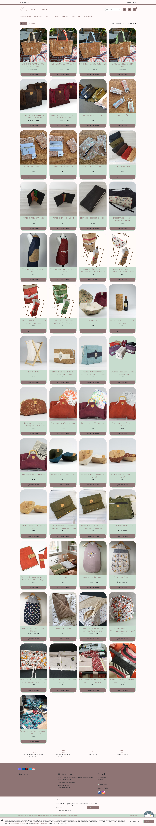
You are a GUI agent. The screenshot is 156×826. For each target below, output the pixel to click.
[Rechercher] (120, 9)
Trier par (112, 23)
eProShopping (73, 815)
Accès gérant (133, 815)
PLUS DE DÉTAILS (93, 279)
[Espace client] (129, 9)
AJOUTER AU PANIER (33, 74)
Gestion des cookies (63, 785)
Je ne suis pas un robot (65, 810)
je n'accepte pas (134, 821)
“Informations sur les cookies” (18, 823)
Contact (129, 2)
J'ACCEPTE (148, 821)
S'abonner (93, 808)
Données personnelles (64, 787)
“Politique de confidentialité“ (41, 823)
